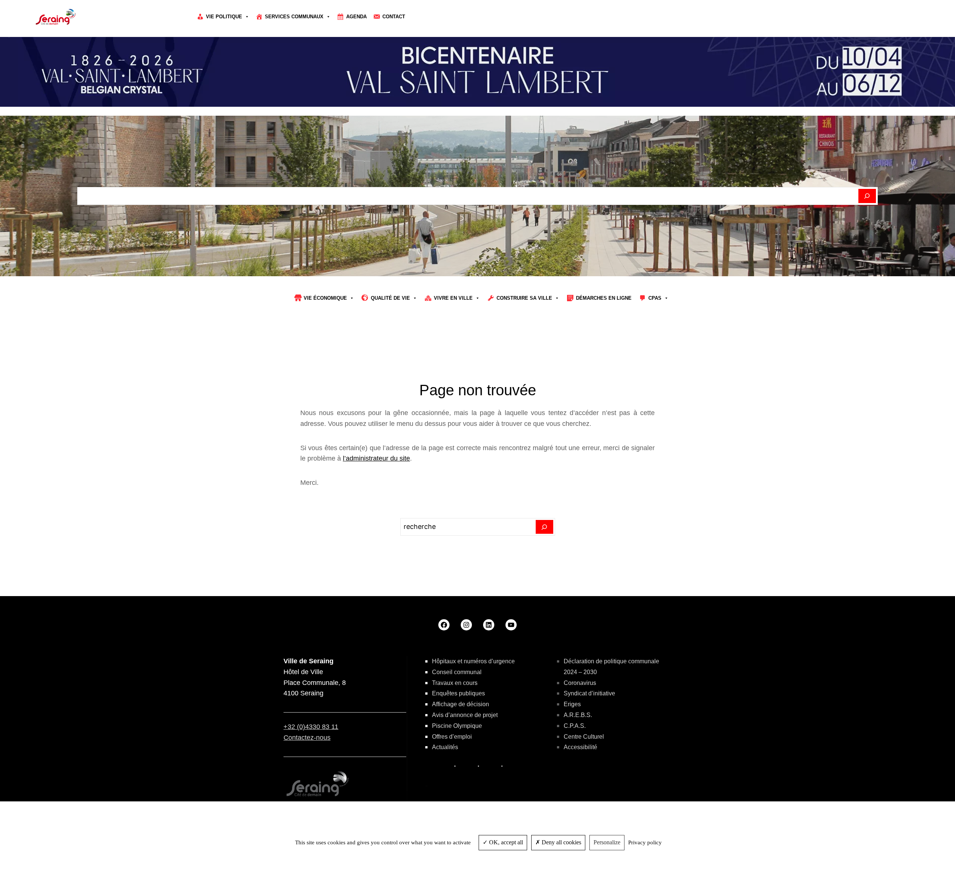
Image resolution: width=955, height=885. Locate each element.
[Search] (544, 527)
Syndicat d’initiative (589, 693)
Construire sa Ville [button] (524, 298)
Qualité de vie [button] (390, 298)
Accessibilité (580, 747)
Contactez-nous (307, 737)
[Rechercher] (867, 196)
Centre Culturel (584, 736)
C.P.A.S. (575, 726)
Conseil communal (457, 672)
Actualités (445, 747)
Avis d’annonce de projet (465, 715)
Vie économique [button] (325, 298)
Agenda (356, 16)
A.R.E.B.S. (578, 715)
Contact (393, 16)
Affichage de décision (460, 704)
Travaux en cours (455, 683)
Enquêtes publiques (458, 693)
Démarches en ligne (604, 298)
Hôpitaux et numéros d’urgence (473, 661)
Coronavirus (580, 683)
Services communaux (294, 16)
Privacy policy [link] (645, 842)
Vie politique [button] (224, 16)
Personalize (607, 842)
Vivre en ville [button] (453, 298)
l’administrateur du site (376, 458)
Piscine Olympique (457, 726)
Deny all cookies (560, 842)
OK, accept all (505, 842)
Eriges (572, 704)
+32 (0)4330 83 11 (311, 726)
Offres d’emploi (452, 736)
